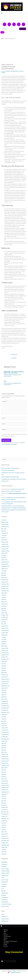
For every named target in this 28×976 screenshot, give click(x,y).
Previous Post (14, 354)
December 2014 (5, 732)
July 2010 (3, 849)
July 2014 (3, 743)
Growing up (4, 884)
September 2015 (5, 712)
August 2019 (4, 619)
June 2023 (3, 555)
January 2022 (4, 581)
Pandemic (3, 895)
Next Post (14, 358)
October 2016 (4, 683)
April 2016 (3, 696)
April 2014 (3, 750)
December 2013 (5, 758)
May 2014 (3, 747)
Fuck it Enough (4, 879)
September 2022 (5, 566)
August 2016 (4, 688)
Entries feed (4, 916)
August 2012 (4, 794)
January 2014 (4, 756)
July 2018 (3, 637)
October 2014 (4, 736)
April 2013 (3, 776)
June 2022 (3, 570)
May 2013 (3, 774)
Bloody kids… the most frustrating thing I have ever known (13, 372)
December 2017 (5, 652)
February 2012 (4, 807)
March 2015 (4, 725)
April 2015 (3, 723)
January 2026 (4, 524)
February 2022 (4, 579)
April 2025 (3, 531)
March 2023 (4, 559)
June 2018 (3, 639)
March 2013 (4, 778)
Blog (5, 939)
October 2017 (4, 657)
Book (5, 933)
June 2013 (3, 772)
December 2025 (5, 526)
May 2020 (3, 608)
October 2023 (4, 548)
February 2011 (4, 834)
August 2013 (4, 767)
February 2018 (4, 648)
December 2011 (5, 811)
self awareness (4, 897)
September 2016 (5, 685)
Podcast (5, 934)
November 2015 (5, 708)
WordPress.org (4, 921)
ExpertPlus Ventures (15, 972)
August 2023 (4, 553)
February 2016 (4, 701)
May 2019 (3, 623)
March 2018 (4, 646)
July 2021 (3, 595)
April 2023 (3, 557)
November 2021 (5, 586)
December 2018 (5, 630)
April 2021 (3, 599)
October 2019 (4, 617)
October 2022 (4, 564)
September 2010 (5, 845)
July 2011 (3, 823)
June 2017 (3, 665)
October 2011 (4, 816)
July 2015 (3, 716)
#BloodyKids (4, 862)
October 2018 (4, 632)
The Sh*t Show (7, 936)
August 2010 (4, 847)
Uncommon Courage (6, 904)
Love (2, 888)
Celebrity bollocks (5, 870)
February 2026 (4, 522)
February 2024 (4, 542)
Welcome (6, 930)
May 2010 (3, 854)
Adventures (4, 866)
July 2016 (3, 690)
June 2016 (3, 692)
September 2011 (5, 818)
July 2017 (3, 663)
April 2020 (3, 610)
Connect (6, 946)
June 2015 (3, 719)
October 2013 (4, 763)
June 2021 (3, 597)
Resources (6, 942)
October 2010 (4, 842)
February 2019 (4, 626)
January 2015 (4, 730)
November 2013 (5, 761)
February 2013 (4, 781)
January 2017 (4, 677)
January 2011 (4, 836)
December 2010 (5, 838)
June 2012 (3, 798)
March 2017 (4, 672)
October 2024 (4, 533)
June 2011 (3, 825)
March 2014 (4, 752)
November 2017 (5, 654)
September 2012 (5, 792)
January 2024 (4, 544)
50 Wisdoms (4, 864)
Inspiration (3, 886)
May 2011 (3, 827)
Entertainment (4, 875)
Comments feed (5, 918)
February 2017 (4, 674)
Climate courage (5, 873)
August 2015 (4, 714)
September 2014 (5, 738)
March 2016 (4, 699)
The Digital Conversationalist (10, 941)
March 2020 (4, 612)
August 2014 (4, 741)
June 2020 (3, 606)
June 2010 (3, 851)
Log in (2, 914)
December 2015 (5, 705)
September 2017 (5, 659)
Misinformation (4, 893)
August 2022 (4, 568)
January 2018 (4, 650)
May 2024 (3, 537)
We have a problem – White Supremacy (10, 468)
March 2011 (4, 831)
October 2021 (4, 588)
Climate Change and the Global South (10, 476)
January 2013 (4, 783)
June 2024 (3, 535)
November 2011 (5, 814)
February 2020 (4, 615)
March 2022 (4, 577)
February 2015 (4, 727)
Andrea (5, 944)
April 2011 (3, 829)
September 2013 (5, 765)
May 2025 (3, 528)
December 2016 (5, 679)
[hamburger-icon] (2, 32)
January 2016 (4, 703)
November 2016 (5, 681)
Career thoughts (5, 868)
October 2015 (4, 710)
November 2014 (5, 734)
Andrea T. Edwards (12, 971)
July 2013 (3, 769)
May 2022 (3, 573)
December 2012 (5, 785)
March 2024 (4, 539)
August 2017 (4, 661)
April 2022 (3, 575)
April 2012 (3, 803)
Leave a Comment (5, 71)
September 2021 (5, 590)
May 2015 (3, 721)
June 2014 (3, 745)
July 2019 (3, 621)
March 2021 (4, 601)
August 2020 (4, 604)
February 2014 (4, 754)
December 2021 (5, 584)
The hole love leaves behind (7, 470)
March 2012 (4, 805)
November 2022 (5, 562)
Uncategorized (14, 71)
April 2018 (3, 643)
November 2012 (5, 787)
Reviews (6, 938)
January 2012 (4, 809)
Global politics (4, 882)
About (5, 931)
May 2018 (3, 641)
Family (2, 877)
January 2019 (4, 628)
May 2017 (3, 668)
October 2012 (4, 789)
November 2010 (5, 840)
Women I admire (5, 906)
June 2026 (3, 520)
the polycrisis (4, 899)
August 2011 (4, 820)
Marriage (3, 890)
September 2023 (5, 551)
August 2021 (4, 593)
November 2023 (5, 546)
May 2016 (3, 694)
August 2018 (4, 635)
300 (5, 381)
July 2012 (3, 796)
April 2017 (3, 670)
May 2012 (3, 800)
